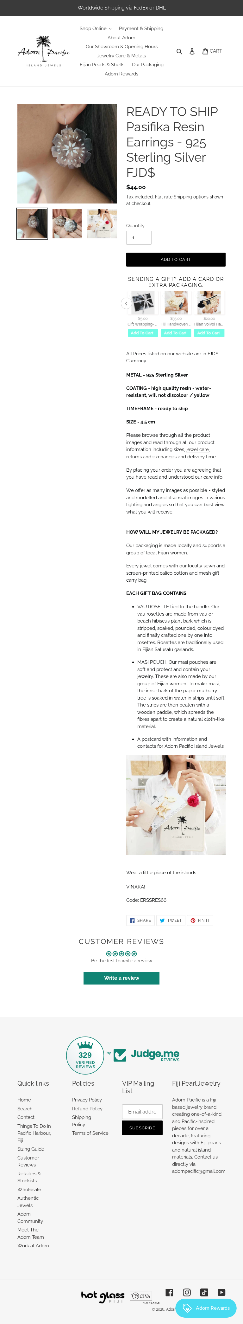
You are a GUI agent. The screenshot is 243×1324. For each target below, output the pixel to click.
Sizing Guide (30, 1149)
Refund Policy (87, 1109)
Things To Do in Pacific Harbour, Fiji (34, 1133)
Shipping (183, 196)
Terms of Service (90, 1133)
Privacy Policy (87, 1100)
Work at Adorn (33, 1246)
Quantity (135, 226)
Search (25, 1109)
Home (24, 1100)
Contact (25, 1117)
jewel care (197, 449)
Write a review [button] (121, 978)
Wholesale (29, 1189)
